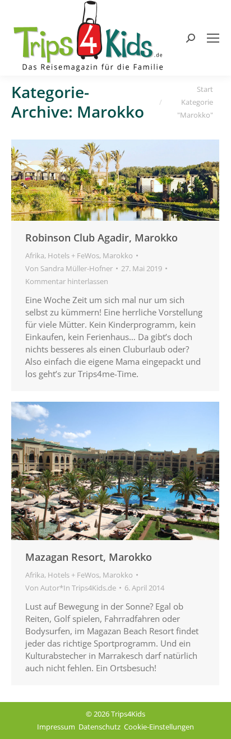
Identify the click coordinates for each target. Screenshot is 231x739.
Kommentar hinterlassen (66, 281)
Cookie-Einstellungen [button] (159, 727)
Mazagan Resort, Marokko (88, 557)
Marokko (118, 255)
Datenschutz (99, 727)
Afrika (34, 255)
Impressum (56, 727)
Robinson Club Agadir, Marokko (101, 237)
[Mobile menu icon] (213, 38)
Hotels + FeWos (73, 255)
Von (69, 268)
